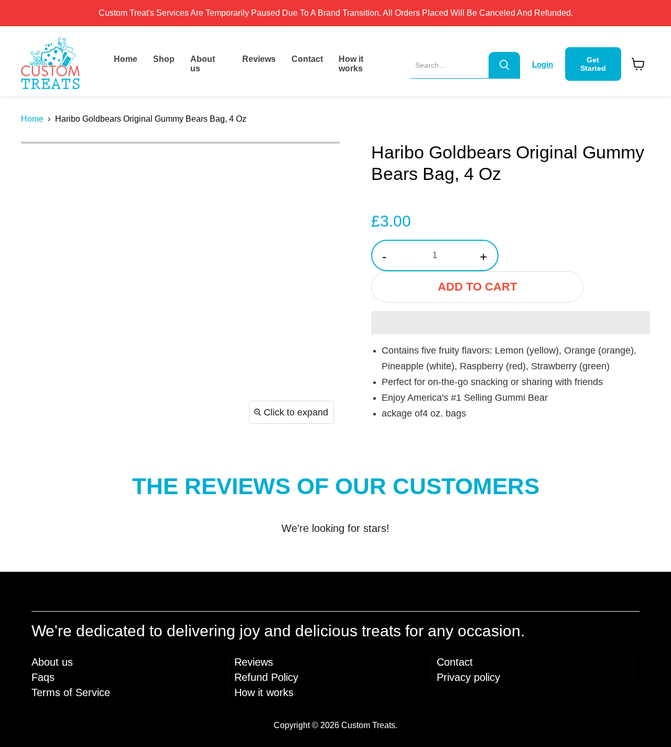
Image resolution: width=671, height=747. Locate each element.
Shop (164, 59)
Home (125, 59)
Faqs (43, 677)
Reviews (259, 59)
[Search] (504, 65)
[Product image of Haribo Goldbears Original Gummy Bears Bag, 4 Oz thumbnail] (40, 163)
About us (202, 64)
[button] (510, 322)
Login (542, 64)
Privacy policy (468, 677)
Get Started (593, 64)
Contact (307, 59)
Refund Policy (266, 677)
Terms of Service (70, 692)
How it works (351, 64)
